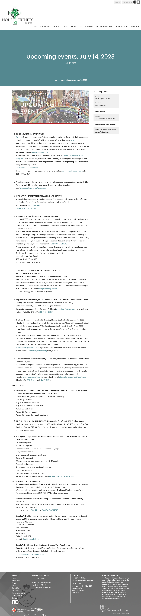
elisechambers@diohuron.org (27, 347)
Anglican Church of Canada (19, 609)
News (66, 26)
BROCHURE (31, 380)
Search (117, 2)
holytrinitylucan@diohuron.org (82, 580)
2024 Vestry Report (38, 578)
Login (45, 615)
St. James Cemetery (104, 26)
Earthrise (19, 137)
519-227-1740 (127, 2)
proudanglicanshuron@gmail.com (33, 188)
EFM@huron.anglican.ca (47, 289)
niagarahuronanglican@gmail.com (72, 377)
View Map (75, 592)
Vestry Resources (40, 575)
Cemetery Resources (41, 582)
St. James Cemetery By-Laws (41, 587)
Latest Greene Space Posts (105, 124)
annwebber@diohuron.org (66, 309)
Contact (135, 26)
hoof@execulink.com (31, 539)
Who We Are (45, 26)
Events (56, 26)
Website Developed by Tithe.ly (120, 614)
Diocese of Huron (114, 608)
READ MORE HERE (59, 244)
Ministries (89, 26)
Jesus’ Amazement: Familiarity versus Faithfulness (105, 131)
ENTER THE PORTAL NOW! (27, 208)
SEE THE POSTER (46, 312)
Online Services (121, 26)
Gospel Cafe (76, 26)
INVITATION (45, 380)
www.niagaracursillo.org (32, 377)
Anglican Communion (35, 609)
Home (35, 26)
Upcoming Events (101, 91)
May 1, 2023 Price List (39, 585)
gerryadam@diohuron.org (72, 171)
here (72, 140)
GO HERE (36, 205)
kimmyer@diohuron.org (37, 351)
